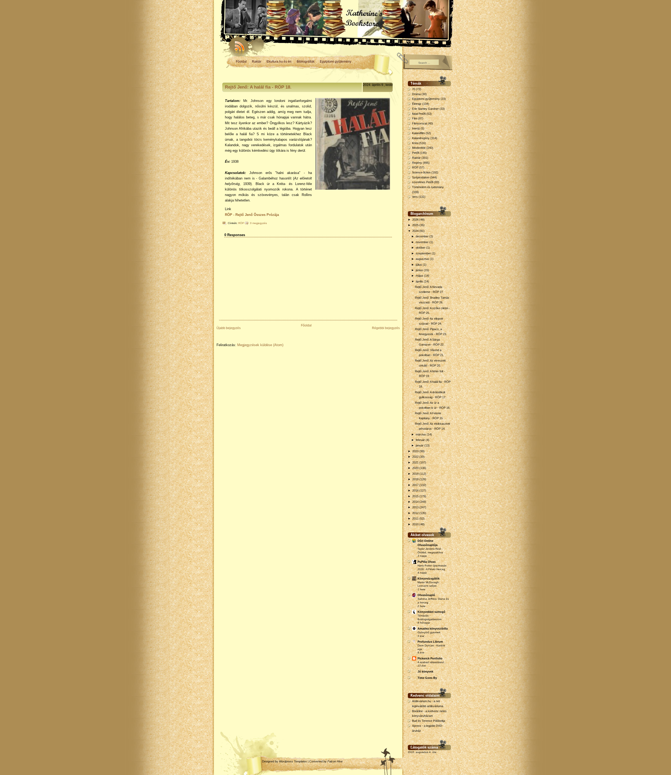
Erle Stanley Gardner (425, 108)
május (420, 275)
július (419, 264)
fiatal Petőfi (419, 113)
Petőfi (415, 152)
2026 (415, 219)
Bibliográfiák (306, 61)
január (420, 445)
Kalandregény (421, 138)
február (421, 439)
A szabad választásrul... (432, 662)
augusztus (423, 258)
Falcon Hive (335, 761)
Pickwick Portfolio (430, 658)
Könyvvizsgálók (429, 578)
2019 (415, 473)
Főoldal (241, 61)
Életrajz (416, 103)
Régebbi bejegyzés (386, 328)
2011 (415, 518)
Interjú (416, 128)
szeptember (424, 253)
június (420, 270)
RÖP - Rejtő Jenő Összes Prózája (252, 215)
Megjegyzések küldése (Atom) (260, 345)
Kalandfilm (418, 133)
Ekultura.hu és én (279, 61)
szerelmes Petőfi (422, 182)
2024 (415, 230)
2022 (415, 456)
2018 (415, 479)
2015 (415, 496)
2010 (415, 524)
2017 (415, 485)
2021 (415, 462)
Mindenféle (419, 147)
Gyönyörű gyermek (429, 632)
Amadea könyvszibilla (433, 628)
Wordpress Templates (293, 761)
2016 (415, 490)
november (422, 242)
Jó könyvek (425, 671)
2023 (415, 451)
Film (414, 118)
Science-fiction (421, 172)
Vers (415, 196)
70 (413, 89)
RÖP (241, 223)
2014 (415, 501)
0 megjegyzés (258, 223)
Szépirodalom (420, 177)
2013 (415, 507)
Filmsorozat (419, 123)
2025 (415, 225)
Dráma (416, 94)
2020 (415, 468)
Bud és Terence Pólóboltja (428, 720)
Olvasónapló (426, 595)
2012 (415, 513)
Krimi (415, 143)
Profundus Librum (430, 641)
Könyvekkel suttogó (431, 611)
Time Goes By (427, 677)
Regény (417, 162)
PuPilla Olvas (427, 561)
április (420, 281)
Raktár (256, 61)
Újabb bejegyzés (229, 328)
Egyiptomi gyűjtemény (335, 61)
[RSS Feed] (237, 44)
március (421, 434)
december (422, 236)
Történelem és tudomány (428, 187)
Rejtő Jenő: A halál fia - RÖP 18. (258, 87)
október (421, 247)
